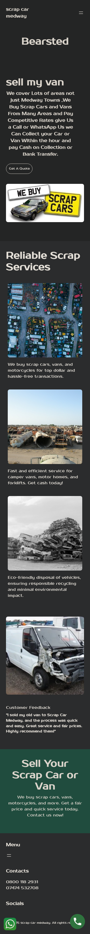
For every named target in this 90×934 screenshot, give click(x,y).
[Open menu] (81, 13)
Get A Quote (19, 169)
